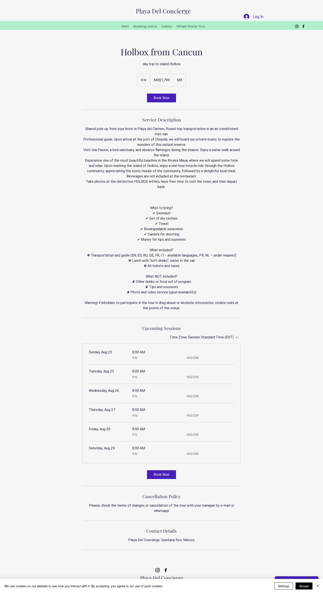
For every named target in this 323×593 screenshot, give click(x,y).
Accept (304, 586)
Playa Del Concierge (163, 11)
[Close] (317, 585)
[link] (161, 98)
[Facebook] (303, 26)
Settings (283, 586)
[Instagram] (297, 26)
